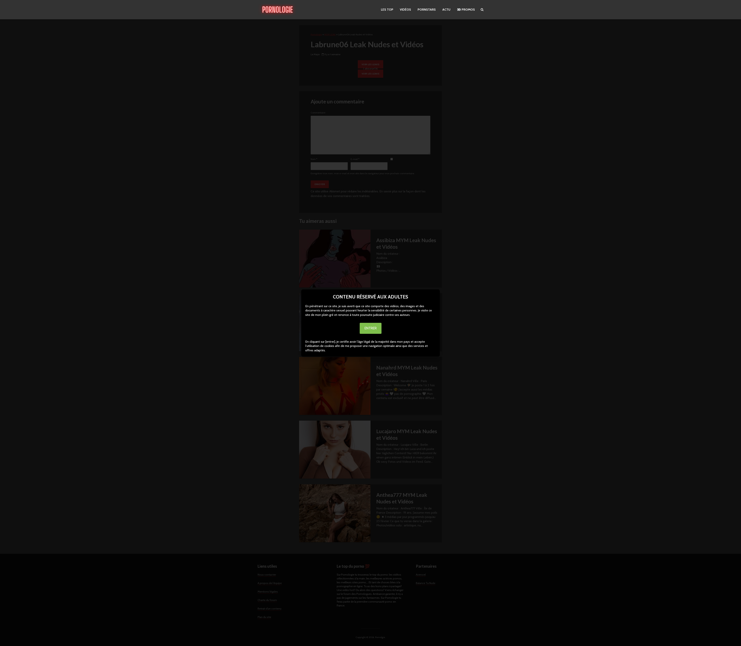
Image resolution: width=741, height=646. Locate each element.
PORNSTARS (427, 9)
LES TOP (387, 9)
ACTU (446, 9)
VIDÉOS (405, 9)
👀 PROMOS (466, 9)
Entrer (371, 328)
